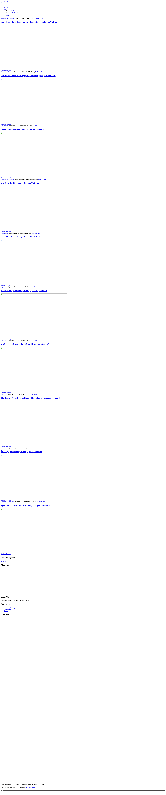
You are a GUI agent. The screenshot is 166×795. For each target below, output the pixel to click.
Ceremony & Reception (14, 12)
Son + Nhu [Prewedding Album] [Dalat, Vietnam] (22, 237)
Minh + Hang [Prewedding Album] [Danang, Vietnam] (25, 344)
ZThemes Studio (30, 787)
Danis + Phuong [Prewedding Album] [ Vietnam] (22, 129)
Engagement (11, 10)
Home (6, 7)
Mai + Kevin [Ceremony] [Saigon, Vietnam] (20, 183)
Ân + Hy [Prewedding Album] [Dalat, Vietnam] (22, 451)
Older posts (4, 561)
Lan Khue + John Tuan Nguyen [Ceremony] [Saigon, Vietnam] (28, 76)
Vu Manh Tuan (40, 18)
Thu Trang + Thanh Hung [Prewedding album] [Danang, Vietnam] (30, 398)
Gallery (6, 9)
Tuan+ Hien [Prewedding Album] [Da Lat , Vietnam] (24, 290)
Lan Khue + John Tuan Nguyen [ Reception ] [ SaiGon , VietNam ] (30, 22)
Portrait (10, 13)
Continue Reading (6, 70)
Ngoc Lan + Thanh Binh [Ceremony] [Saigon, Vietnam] (25, 505)
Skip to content (5, 1)
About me (7, 15)
